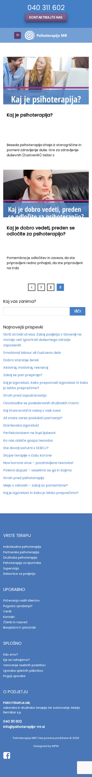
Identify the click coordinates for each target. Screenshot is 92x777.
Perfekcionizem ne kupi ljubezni (29, 432)
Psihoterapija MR (24, 738)
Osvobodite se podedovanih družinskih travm (41, 403)
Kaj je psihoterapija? (30, 115)
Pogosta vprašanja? (18, 606)
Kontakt (9, 617)
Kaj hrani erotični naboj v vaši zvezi (32, 410)
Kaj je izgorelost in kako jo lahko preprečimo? (41, 492)
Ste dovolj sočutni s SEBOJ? (26, 447)
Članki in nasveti (15, 622)
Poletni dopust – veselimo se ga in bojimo (37, 470)
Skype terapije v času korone (27, 455)
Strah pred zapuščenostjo (25, 395)
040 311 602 (12, 721)
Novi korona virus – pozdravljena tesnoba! (38, 462)
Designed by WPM (46, 746)
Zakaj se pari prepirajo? (22, 375)
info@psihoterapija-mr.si (24, 726)
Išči (77, 311)
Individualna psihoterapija (22, 547)
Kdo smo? (10, 654)
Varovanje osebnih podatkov (24, 665)
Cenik (7, 611)
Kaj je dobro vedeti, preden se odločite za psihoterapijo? (41, 231)
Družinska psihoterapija (20, 557)
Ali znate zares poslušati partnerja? (32, 418)
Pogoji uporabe (14, 676)
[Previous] (31, 287)
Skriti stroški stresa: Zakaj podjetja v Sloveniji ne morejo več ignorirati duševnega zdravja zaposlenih (42, 340)
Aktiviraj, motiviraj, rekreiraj (25, 367)
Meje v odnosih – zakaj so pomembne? (35, 485)
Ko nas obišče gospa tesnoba (28, 440)
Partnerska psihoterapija (21, 552)
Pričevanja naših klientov (21, 600)
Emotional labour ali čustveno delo (32, 352)
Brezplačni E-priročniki (19, 627)
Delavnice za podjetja (19, 574)
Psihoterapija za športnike (22, 563)
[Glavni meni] (17, 35)
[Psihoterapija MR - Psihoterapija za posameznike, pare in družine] (46, 35)
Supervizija (11, 568)
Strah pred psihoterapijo (23, 477)
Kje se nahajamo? (16, 660)
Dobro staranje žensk (21, 360)
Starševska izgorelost (21, 425)
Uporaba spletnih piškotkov (23, 671)
